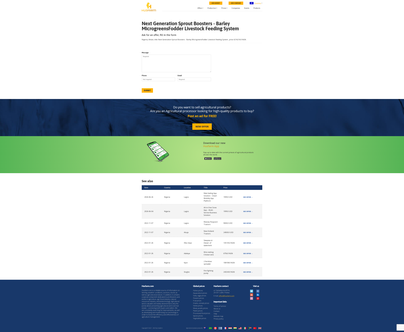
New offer (202, 126)
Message (145, 53)
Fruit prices (197, 300)
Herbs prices (198, 306)
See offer (248, 197)
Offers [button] (199, 8)
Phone (144, 75)
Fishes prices (198, 290)
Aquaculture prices (200, 293)
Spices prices (198, 316)
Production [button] (211, 8)
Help (215, 314)
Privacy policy (218, 319)
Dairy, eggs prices (199, 295)
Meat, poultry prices (200, 308)
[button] (256, 3)
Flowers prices (198, 298)
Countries (257, 3)
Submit (147, 90)
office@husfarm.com (226, 296)
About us (217, 308)
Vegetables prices (199, 318)
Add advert (216, 3)
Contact (216, 311)
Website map (218, 316)
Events (246, 8)
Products (256, 8)
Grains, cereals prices (201, 303)
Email (180, 75)
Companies (236, 8)
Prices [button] (223, 8)
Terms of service (220, 306)
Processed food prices (201, 313)
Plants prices (198, 311)
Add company (236, 3)
